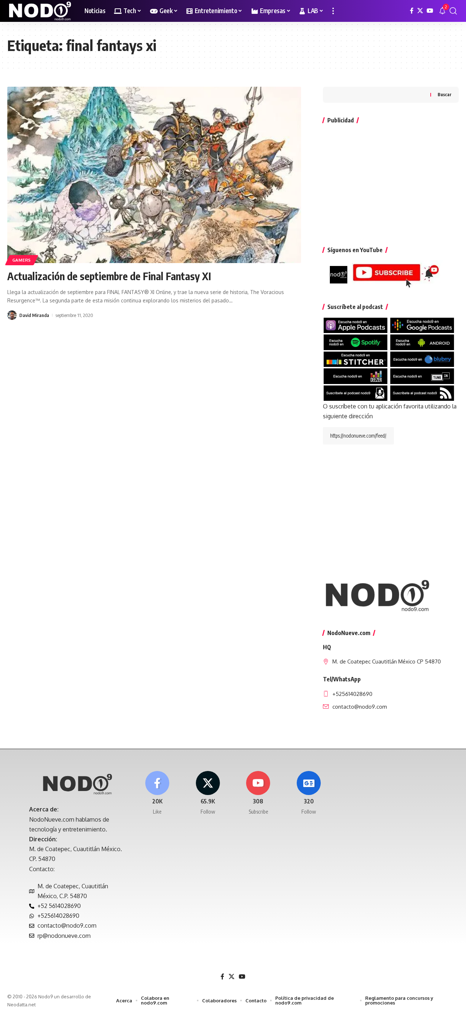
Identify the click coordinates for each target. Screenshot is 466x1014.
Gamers (21, 260)
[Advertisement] (391, 181)
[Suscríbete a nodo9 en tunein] (422, 375)
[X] (420, 11)
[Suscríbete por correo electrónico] (355, 392)
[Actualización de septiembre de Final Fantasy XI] (154, 175)
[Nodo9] (40, 11)
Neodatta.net (21, 1004)
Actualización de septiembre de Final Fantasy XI (109, 276)
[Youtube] (258, 793)
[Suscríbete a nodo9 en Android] (422, 341)
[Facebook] (411, 11)
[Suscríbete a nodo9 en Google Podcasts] (422, 325)
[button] (333, 11)
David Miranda (34, 315)
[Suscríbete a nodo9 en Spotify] (355, 341)
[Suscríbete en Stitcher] (355, 358)
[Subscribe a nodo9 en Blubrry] (422, 358)
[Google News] (308, 793)
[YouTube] (430, 11)
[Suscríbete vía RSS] (422, 392)
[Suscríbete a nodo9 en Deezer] (355, 375)
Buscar (444, 94)
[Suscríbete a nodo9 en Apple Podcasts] (355, 325)
